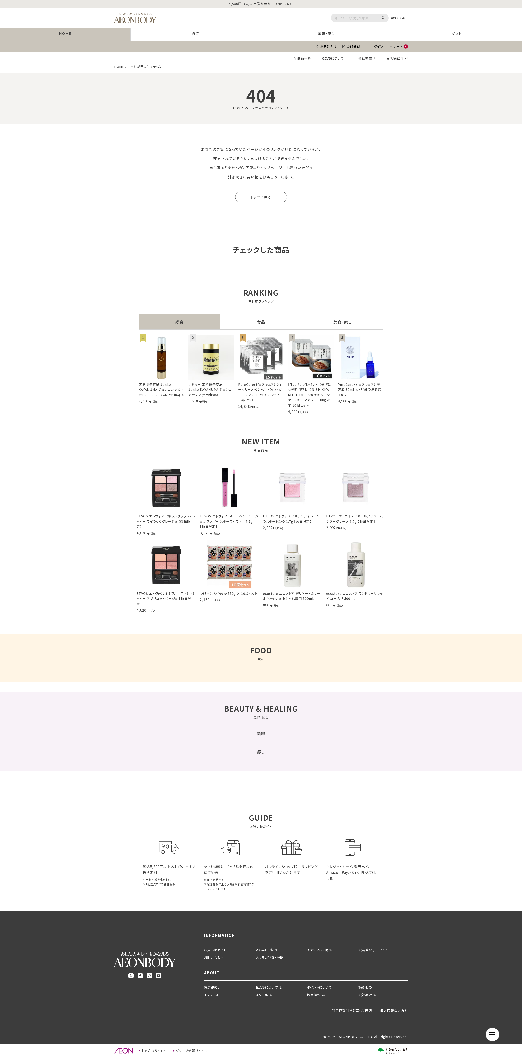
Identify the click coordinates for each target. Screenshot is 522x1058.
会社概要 (365, 58)
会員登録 (353, 46)
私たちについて (332, 58)
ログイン (376, 46)
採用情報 (314, 994)
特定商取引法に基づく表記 (352, 1010)
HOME (119, 66)
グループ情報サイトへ (192, 1050)
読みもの (365, 987)
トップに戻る (261, 197)
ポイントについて (319, 987)
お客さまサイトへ (154, 1050)
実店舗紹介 (395, 58)
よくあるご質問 (266, 949)
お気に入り (328, 46)
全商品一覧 (302, 58)
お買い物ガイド (215, 949)
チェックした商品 (319, 949)
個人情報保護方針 (394, 1010)
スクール (261, 994)
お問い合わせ (214, 957)
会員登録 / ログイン (373, 949)
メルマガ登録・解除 (269, 957)
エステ (208, 994)
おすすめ (399, 18)
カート (399, 46)
